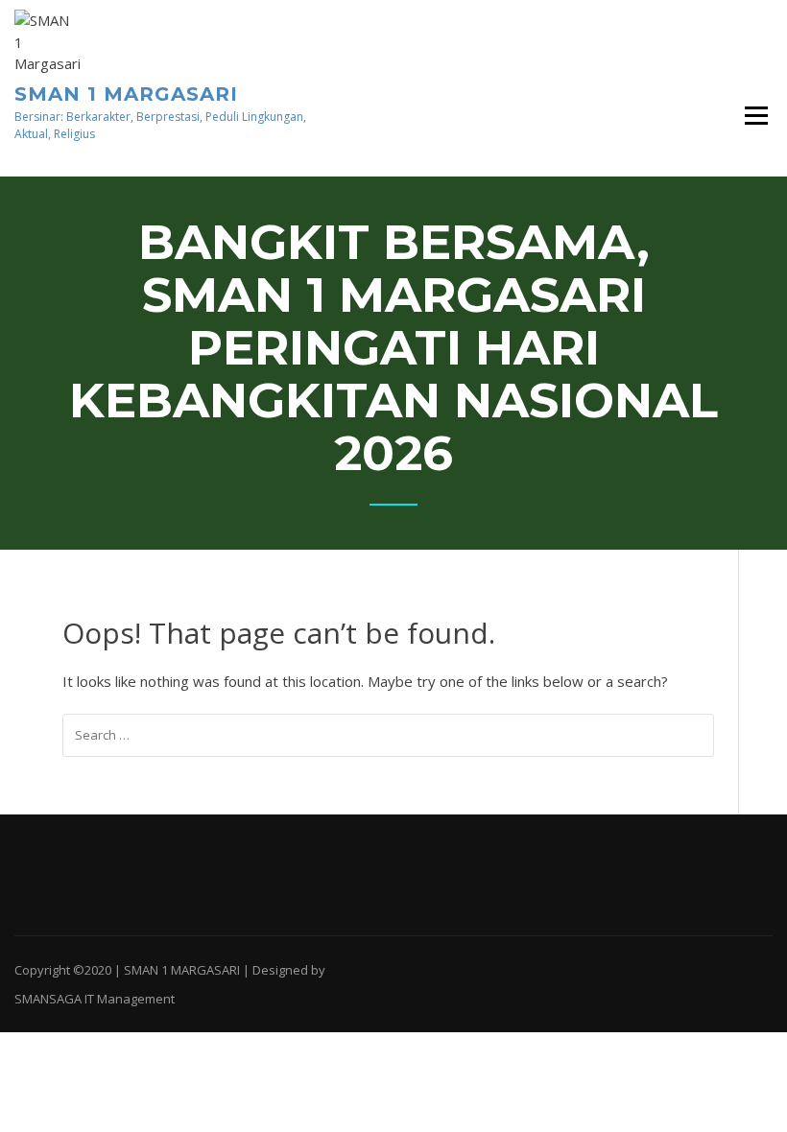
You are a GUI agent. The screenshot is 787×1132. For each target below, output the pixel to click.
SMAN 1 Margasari (126, 94)
